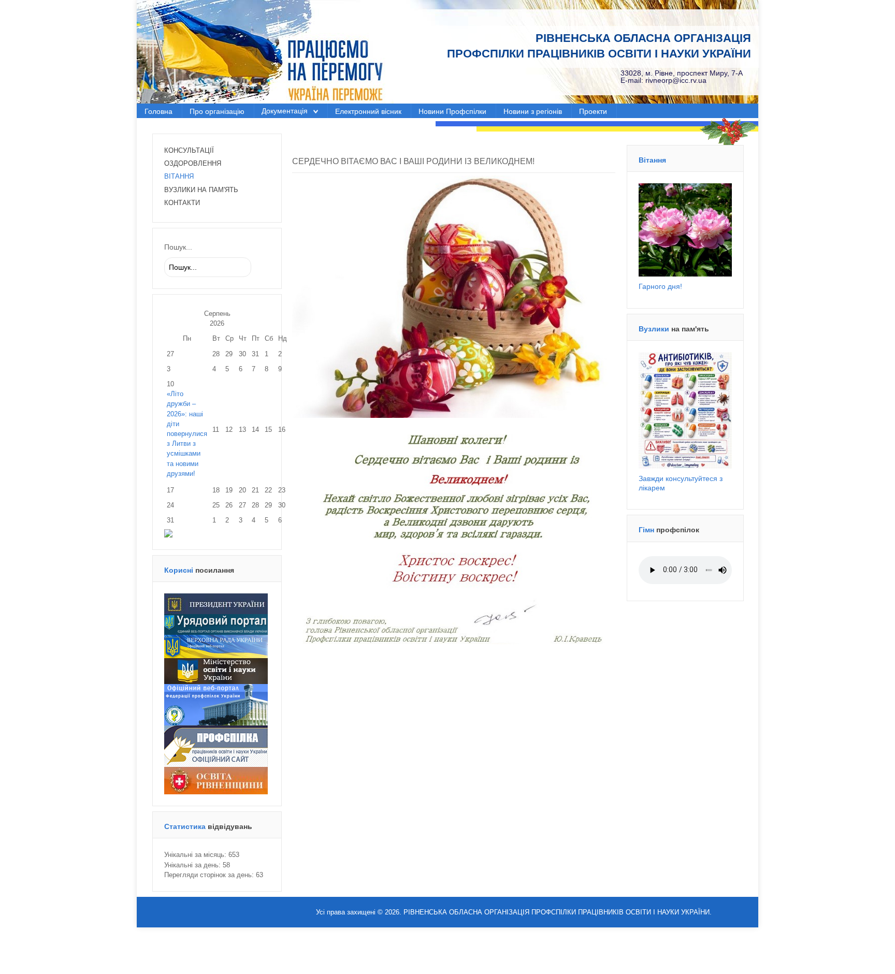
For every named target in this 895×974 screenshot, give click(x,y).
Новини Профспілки (452, 111)
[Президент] (216, 603)
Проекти (593, 111)
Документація (285, 111)
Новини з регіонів (532, 111)
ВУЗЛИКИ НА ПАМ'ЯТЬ (201, 190)
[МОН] (216, 671)
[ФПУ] (216, 704)
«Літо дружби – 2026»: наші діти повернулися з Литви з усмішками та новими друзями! (187, 433)
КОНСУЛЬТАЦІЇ (189, 150)
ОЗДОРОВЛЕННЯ (192, 163)
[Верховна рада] (216, 646)
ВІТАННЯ (179, 176)
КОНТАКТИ (182, 203)
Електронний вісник (368, 111)
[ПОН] (216, 746)
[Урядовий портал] (216, 624)
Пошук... (178, 247)
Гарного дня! (660, 286)
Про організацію (217, 111)
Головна (158, 111)
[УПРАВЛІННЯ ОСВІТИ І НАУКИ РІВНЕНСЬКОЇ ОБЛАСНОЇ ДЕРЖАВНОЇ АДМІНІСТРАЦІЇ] (216, 780)
